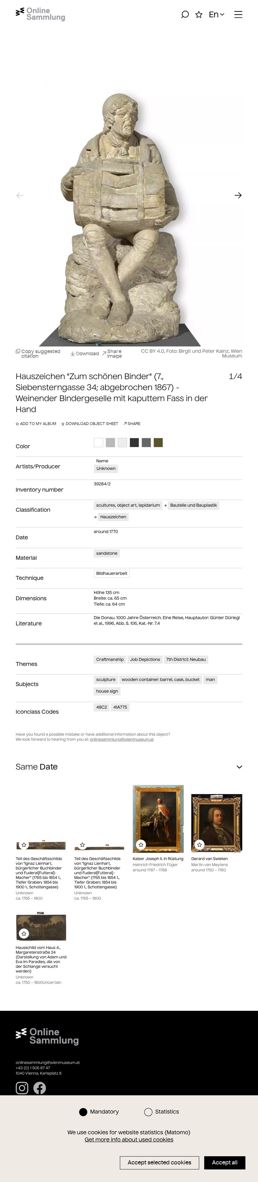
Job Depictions (145, 659)
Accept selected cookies (159, 1162)
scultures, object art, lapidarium (128, 505)
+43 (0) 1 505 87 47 (33, 1068)
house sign (107, 691)
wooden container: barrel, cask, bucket (160, 679)
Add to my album (38, 423)
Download (87, 354)
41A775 (120, 707)
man (210, 679)
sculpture (105, 679)
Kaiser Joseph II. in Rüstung (158, 859)
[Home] (40, 14)
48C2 (101, 707)
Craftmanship (110, 659)
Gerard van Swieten (209, 859)
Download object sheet (92, 423)
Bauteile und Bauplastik (193, 505)
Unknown (106, 468)
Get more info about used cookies (129, 1139)
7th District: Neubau (186, 659)
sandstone (106, 553)
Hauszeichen (113, 517)
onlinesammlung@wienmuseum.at (122, 739)
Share (134, 423)
